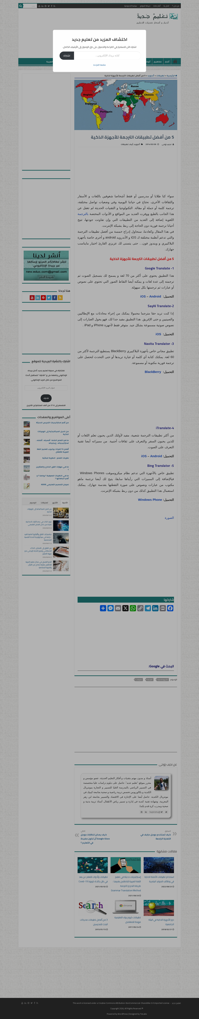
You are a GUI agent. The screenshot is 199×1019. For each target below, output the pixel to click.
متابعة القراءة (99, 65)
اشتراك (66, 55)
